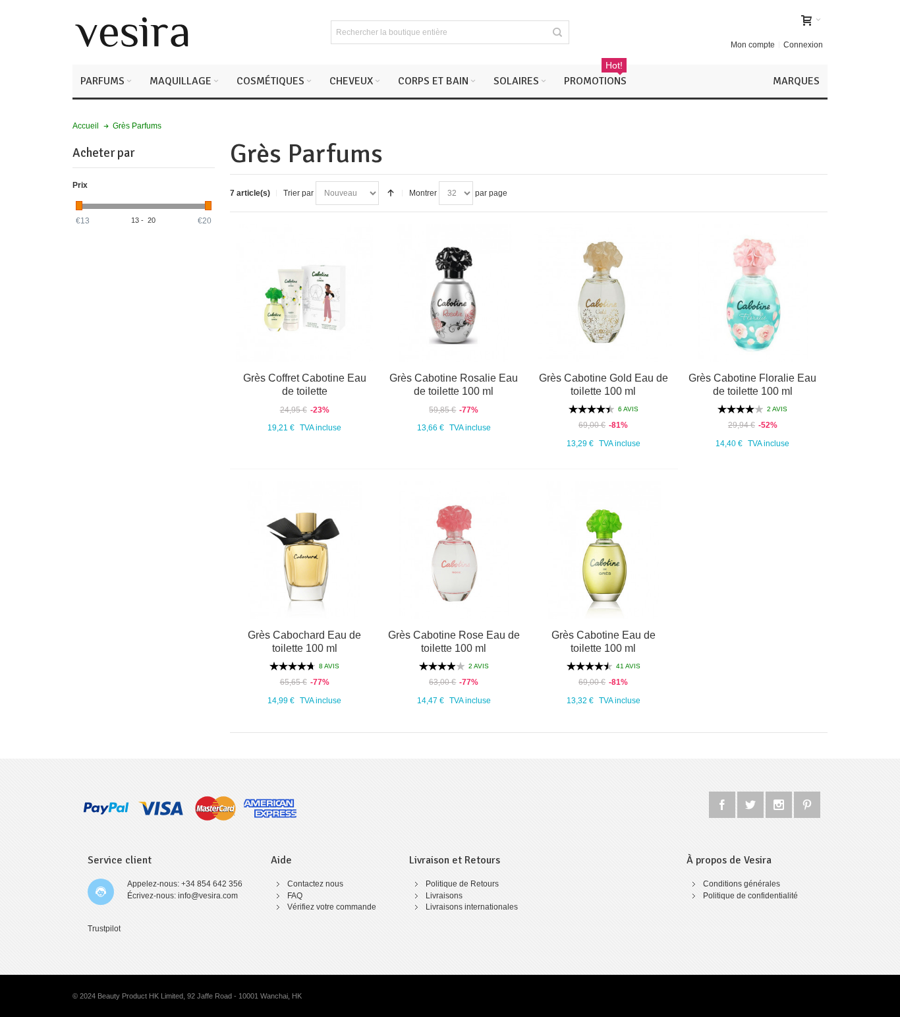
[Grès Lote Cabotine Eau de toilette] (305, 293)
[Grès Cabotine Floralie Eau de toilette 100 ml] (753, 293)
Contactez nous (315, 883)
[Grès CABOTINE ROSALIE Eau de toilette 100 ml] (454, 293)
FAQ (294, 895)
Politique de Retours (462, 883)
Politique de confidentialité (750, 895)
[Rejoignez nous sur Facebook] (723, 802)
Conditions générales (741, 883)
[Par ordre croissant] (391, 193)
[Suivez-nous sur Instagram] (780, 802)
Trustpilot (104, 928)
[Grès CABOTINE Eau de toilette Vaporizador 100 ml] (305, 550)
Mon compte (753, 44)
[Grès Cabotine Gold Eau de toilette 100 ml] (603, 293)
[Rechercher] (557, 32)
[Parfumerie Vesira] (131, 32)
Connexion (803, 44)
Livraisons (444, 895)
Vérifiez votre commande (331, 907)
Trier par (298, 193)
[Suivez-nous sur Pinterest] (807, 802)
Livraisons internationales (472, 907)
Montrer (423, 193)
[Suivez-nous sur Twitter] (751, 802)
